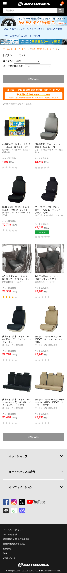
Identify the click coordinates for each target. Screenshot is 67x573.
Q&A (5, 553)
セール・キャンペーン (20, 49)
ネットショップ (18, 456)
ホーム (6, 49)
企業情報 (7, 548)
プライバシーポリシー (13, 530)
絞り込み (33, 79)
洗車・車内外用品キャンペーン (44, 49)
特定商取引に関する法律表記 (16, 539)
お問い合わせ (9, 558)
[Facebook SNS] (6, 502)
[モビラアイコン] (22, 510)
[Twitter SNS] (22, 502)
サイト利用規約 (10, 534)
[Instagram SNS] (14, 502)
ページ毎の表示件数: (13, 66)
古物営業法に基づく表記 (14, 544)
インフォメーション (21, 487)
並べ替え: (8, 61)
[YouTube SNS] (36, 502)
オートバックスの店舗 (22, 471)
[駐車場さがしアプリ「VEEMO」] (14, 510)
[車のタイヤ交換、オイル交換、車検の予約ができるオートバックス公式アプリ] (6, 510)
